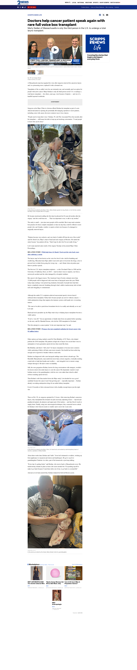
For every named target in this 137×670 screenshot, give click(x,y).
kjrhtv (18, 7)
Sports (95, 2)
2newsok (21, 7)
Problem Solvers (85, 7)
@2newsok (25, 7)
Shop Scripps (104, 2)
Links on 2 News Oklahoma (97, 7)
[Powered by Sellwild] (80, 612)
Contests (117, 7)
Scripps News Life (35, 15)
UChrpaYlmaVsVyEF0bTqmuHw (23, 7)
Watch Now (114, 2)
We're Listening (109, 7)
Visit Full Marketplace (77, 564)
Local (74, 2)
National (80, 2)
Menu (67, 2)
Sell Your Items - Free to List (47, 564)
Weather (88, 2)
